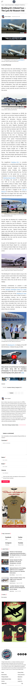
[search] (25, 1)
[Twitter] (20, 538)
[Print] (17, 683)
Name (3, 457)
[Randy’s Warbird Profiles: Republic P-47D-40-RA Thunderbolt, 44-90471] (5, 562)
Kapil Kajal (12, 557)
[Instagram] (7, 543)
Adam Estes (12, 565)
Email (3, 464)
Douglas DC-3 (18, 387)
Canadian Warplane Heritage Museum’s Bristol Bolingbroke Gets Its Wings (17, 587)
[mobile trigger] (2, 1)
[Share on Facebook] (7, 683)
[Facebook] (24, 398)
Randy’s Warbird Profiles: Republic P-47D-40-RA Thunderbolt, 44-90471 (16, 561)
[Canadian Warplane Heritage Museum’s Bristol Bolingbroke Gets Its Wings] (5, 588)
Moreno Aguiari (8, 16)
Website (3, 470)
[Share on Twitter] (10, 683)
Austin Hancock (12, 583)
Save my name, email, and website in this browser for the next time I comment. (14, 477)
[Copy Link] (14, 683)
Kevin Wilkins (12, 574)
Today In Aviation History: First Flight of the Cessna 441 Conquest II (17, 579)
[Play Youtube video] (14, 357)
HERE (22, 372)
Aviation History (11, 387)
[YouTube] (26, 398)
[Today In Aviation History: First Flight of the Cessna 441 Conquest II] (5, 579)
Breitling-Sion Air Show (10, 178)
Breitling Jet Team (21, 293)
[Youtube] (20, 543)
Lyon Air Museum (21, 59)
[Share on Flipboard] (19, 393)
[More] (20, 683)
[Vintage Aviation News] (14, 1)
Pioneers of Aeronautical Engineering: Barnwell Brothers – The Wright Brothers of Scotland (18, 553)
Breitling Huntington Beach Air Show (16, 289)
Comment (4, 440)
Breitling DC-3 (15, 162)
